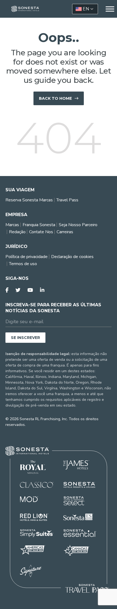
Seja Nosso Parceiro (78, 225)
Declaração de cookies (72, 257)
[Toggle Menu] (110, 8)
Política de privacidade (26, 257)
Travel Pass (67, 200)
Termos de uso (23, 264)
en (86, 8)
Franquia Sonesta (39, 225)
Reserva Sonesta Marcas (29, 200)
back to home (55, 98)
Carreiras (65, 232)
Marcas (12, 225)
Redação (17, 232)
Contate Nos (41, 232)
